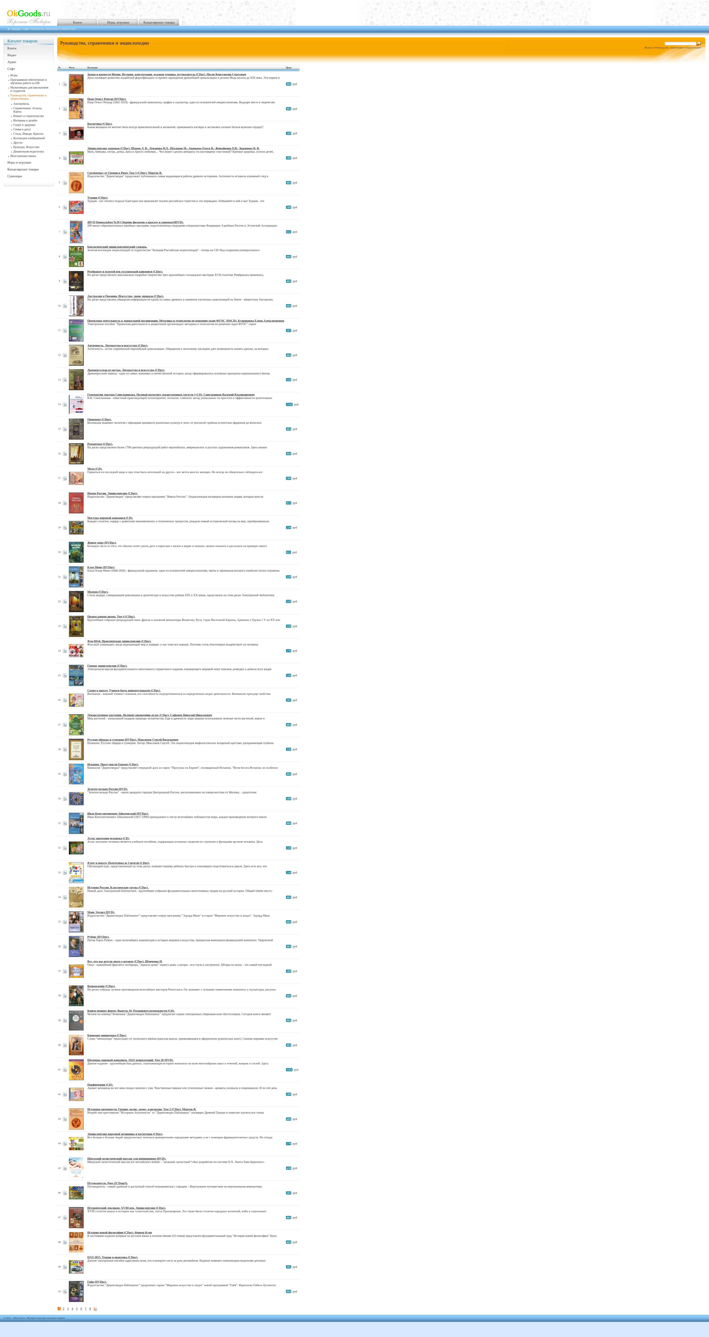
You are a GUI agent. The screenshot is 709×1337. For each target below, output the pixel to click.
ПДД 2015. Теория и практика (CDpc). (112, 1257)
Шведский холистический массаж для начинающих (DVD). (126, 1158)
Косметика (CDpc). (99, 123)
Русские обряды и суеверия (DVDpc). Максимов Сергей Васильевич (132, 739)
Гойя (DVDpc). (97, 1281)
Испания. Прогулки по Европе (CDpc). (113, 764)
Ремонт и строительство (28, 116)
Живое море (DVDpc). (102, 542)
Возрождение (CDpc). (101, 986)
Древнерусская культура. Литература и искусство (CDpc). (126, 370)
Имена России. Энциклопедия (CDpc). (112, 493)
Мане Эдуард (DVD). (101, 912)
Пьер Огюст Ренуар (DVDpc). (106, 99)
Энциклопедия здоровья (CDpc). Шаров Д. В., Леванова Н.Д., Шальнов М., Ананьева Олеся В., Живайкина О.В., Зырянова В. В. (173, 148)
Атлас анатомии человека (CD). (108, 838)
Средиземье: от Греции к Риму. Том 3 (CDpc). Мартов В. (124, 172)
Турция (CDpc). (97, 197)
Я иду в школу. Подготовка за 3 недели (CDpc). (118, 862)
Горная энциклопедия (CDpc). (107, 665)
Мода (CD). (94, 468)
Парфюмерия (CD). (100, 1084)
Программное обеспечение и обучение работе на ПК (28, 81)
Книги (77, 22)
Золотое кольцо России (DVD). (107, 789)
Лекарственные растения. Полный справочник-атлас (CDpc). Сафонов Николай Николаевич (149, 715)
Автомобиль (21, 103)
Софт (26, 29)
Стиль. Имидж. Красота (28, 133)
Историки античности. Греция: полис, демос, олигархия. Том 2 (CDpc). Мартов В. (141, 1109)
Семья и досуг (22, 129)
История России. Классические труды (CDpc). (117, 887)
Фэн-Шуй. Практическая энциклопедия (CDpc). (119, 641)
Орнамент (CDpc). (99, 419)
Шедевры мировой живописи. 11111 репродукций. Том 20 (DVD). (130, 1060)
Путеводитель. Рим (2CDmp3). (107, 1183)
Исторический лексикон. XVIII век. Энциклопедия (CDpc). (126, 1207)
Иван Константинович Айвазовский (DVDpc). (118, 813)
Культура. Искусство (26, 147)
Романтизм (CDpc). (100, 444)
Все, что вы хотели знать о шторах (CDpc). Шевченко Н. (124, 961)
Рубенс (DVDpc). (98, 936)
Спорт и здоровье (24, 124)
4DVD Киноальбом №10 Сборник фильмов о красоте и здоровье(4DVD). (135, 222)
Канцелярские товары (159, 22)
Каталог (16, 29)
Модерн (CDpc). (97, 591)
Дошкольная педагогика (28, 151)
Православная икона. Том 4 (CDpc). (111, 616)
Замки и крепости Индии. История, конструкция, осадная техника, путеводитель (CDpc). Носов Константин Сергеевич (166, 74)
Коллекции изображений (29, 138)
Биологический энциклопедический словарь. (117, 246)
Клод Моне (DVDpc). (101, 567)
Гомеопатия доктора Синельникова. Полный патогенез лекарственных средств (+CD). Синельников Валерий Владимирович (171, 394)
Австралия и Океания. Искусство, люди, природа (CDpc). (125, 296)
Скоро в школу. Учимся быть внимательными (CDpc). (124, 690)
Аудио (11, 62)
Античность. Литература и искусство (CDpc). (117, 345)
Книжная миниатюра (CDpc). (107, 1035)
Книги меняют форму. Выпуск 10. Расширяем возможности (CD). (131, 1010)
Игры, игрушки (118, 22)
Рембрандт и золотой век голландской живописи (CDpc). (125, 271)
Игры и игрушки (19, 162)
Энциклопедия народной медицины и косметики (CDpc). (125, 1134)
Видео (11, 55)
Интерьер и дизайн (25, 120)
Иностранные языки (23, 155)
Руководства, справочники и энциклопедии (28, 97)
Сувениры (14, 176)
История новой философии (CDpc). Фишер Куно (119, 1232)
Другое (17, 142)
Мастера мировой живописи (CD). (110, 517)
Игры (13, 75)
